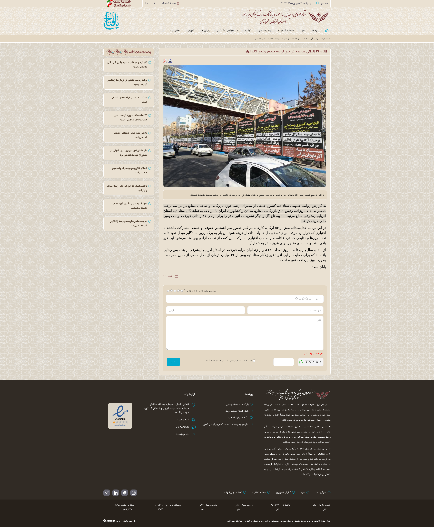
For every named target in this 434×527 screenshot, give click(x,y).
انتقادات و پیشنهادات (232, 492)
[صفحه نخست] (327, 28)
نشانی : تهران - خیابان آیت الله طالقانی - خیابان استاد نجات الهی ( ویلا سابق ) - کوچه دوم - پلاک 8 (166, 408)
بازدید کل (285, 505)
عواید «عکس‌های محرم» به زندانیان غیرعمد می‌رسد (128, 223)
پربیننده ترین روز (173, 505)
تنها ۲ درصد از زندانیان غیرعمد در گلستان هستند (130, 206)
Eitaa (124, 493)
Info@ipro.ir (182, 435)
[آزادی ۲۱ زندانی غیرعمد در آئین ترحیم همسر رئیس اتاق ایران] (244, 126)
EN (146, 3)
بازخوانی (301, 361)
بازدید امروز (247, 505)
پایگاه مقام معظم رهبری (237, 404)
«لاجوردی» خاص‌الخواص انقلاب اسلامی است (130, 135)
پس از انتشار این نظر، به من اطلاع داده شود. (228, 361)
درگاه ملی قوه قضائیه (238, 417)
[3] (303, 298)
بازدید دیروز (211, 505)
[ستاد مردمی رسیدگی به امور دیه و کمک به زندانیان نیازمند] (217, 16)
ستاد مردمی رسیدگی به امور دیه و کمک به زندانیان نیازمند (302, 39)
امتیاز (318, 298)
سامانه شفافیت (259, 492)
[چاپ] (170, 61)
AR (154, 3)
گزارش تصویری (283, 492)
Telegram (106, 493)
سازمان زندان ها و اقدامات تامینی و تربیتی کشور (226, 424)
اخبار (303, 492)
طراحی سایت (129, 521)
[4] (306, 298)
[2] (299, 298)
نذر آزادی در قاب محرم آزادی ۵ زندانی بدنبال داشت (127, 65)
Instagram (133, 493)
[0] (168, 290)
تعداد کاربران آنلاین (321, 505)
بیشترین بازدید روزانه (124, 505)
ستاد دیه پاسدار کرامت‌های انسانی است (129, 100)
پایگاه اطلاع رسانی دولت (237, 411)
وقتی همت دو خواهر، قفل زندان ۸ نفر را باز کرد (126, 188)
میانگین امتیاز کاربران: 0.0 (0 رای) (200, 291)
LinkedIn (115, 493)
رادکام (118, 521)
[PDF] (165, 61)
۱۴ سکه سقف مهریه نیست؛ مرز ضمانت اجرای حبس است (130, 118)
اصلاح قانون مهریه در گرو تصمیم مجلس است (129, 170)
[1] (296, 298)
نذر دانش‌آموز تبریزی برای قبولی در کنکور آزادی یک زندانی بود (128, 153)
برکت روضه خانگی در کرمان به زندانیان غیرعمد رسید (127, 82)
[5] (310, 298)
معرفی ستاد (320, 492)
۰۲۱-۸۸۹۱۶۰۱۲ (182, 420)
